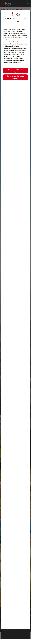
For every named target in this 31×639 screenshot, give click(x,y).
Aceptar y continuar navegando (15, 70)
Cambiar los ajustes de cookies (15, 77)
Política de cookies (16, 61)
